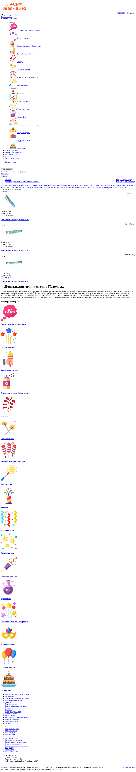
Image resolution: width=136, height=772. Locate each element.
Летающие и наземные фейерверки (29, 125)
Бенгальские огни (23, 70)
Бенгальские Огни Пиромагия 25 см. (15, 220)
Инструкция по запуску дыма (16, 742)
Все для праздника (23, 133)
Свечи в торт (21, 148)
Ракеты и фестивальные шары (28, 77)
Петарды (20, 62)
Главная (12, 22)
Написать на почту (12, 158)
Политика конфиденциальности (16, 746)
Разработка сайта (129, 767)
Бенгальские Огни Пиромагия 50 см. (15, 281)
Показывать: (5, 191)
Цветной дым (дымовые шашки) (28, 30)
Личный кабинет (11, 731)
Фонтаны (20, 93)
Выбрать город (10, 162)
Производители (10, 734)
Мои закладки (10, 733)
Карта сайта (9, 750)
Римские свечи (22, 85)
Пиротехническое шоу (45, 187)
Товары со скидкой (12, 729)
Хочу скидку (9, 748)
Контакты (8, 156)
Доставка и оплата (11, 154)
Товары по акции (11, 150)
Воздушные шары (23, 141)
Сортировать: (6, 189)
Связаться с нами (11, 727)
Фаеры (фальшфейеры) (25, 54)
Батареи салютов (23, 38)
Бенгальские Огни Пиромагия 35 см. (15, 250)
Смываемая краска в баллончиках (29, 46)
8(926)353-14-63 (6, 17)
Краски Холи (21, 117)
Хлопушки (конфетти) (25, 101)
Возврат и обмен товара (13, 740)
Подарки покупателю (13, 152)
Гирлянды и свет (23, 109)
